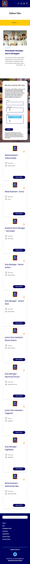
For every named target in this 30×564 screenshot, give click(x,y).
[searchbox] (9, 109)
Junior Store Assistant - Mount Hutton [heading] (14, 339)
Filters (14, 22)
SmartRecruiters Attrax (15, 560)
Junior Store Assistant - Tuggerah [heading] (14, 411)
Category (9, 107)
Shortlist (24, 151)
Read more (19, 65)
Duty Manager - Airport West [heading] (14, 302)
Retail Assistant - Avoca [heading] (14, 192)
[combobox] (15, 110)
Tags (7, 114)
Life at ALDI (7, 47)
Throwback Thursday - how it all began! (14, 52)
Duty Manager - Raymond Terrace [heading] (12, 375)
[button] (18, 3)
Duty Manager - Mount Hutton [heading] (14, 266)
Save (9, 129)
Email (8, 100)
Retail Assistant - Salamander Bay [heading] (12, 484)
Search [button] (26, 517)
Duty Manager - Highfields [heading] (11, 448)
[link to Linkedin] (15, 554)
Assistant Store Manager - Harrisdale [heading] (15, 229)
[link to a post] (15, 37)
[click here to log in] (24, 4)
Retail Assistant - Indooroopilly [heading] (12, 156)
